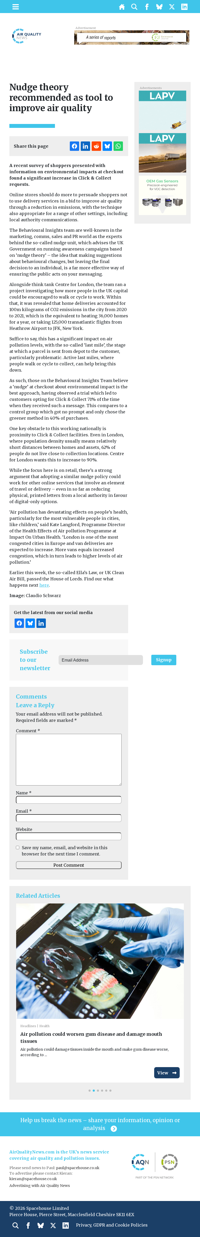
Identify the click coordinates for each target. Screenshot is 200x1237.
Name (24, 792)
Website (24, 829)
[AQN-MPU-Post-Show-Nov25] (162, 195)
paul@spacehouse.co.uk (78, 1167)
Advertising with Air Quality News (39, 1185)
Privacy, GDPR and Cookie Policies (112, 1225)
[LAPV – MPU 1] (162, 152)
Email (24, 811)
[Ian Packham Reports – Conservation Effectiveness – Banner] (131, 37)
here (44, 585)
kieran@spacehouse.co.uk (33, 1178)
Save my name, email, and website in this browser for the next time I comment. (65, 851)
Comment (28, 730)
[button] (90, 1091)
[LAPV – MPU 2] (162, 109)
